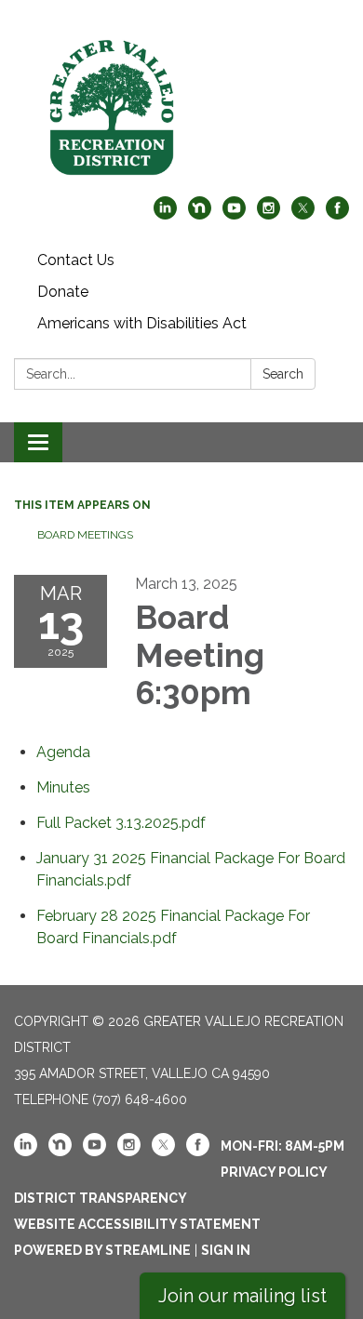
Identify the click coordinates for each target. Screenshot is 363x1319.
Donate (62, 291)
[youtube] (234, 214)
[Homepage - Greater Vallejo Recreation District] (181, 107)
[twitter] (303, 214)
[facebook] (337, 214)
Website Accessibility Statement (137, 1224)
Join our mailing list (242, 1296)
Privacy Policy (274, 1172)
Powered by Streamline (102, 1250)
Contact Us (75, 260)
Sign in (225, 1250)
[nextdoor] (199, 214)
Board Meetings (85, 534)
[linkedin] (165, 214)
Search (282, 373)
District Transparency (100, 1198)
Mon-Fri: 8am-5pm (282, 1146)
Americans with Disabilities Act (142, 323)
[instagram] (268, 214)
